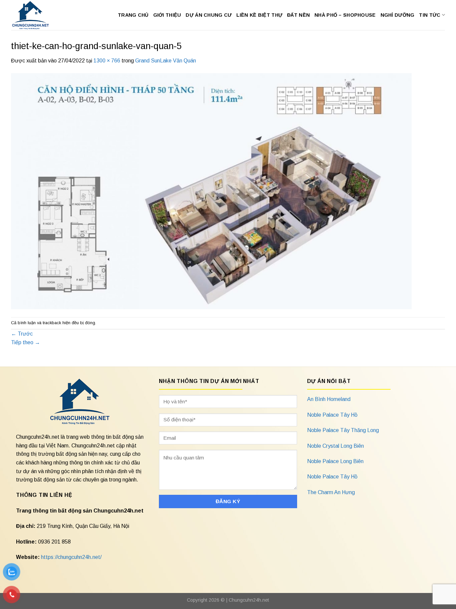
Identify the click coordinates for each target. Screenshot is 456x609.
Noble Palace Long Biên (335, 461)
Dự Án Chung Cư (209, 15)
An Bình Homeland (329, 399)
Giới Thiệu (167, 15)
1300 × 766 (106, 60)
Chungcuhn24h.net (249, 600)
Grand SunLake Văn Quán (165, 60)
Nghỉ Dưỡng (398, 15)
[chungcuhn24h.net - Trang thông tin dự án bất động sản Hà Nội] (34, 15)
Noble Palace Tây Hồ (332, 415)
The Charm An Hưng (331, 492)
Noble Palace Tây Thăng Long (343, 430)
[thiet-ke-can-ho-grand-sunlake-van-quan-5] (211, 190)
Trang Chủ (133, 15)
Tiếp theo (25, 342)
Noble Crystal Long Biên (335, 446)
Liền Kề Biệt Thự (259, 15)
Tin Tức (429, 15)
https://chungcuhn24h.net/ (71, 557)
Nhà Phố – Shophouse (345, 15)
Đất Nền (298, 15)
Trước (22, 334)
